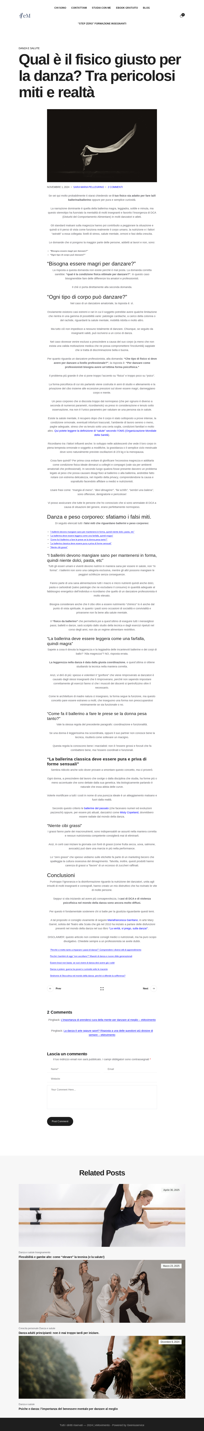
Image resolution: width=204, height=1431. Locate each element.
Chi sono (60, 8)
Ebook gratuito (127, 8)
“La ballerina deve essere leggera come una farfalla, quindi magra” (81, 535)
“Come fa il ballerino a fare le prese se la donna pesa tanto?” (79, 539)
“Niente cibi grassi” (59, 547)
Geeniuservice (135, 1425)
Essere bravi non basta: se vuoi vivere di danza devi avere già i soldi (82, 962)
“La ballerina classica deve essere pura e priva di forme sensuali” (81, 543)
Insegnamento (42, 1252)
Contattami (79, 8)
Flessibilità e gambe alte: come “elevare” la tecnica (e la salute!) (61, 1257)
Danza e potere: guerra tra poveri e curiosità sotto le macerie (79, 969)
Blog (146, 8)
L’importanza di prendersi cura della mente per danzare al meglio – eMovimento (108, 1019)
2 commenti (115, 187)
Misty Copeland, (129, 812)
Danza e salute (29, 48)
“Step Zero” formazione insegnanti (102, 23)
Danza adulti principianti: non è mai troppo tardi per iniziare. (59, 1333)
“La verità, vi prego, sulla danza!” (128, 928)
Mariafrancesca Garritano (123, 920)
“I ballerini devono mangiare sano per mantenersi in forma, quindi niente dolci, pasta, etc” (92, 532)
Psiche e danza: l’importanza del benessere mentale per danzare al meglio (68, 1408)
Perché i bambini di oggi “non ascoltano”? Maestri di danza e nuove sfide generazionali (91, 956)
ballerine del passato (96, 808)
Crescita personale (29, 1328)
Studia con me (101, 8)
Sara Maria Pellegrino (88, 187)
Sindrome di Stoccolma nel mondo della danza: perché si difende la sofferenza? (87, 975)
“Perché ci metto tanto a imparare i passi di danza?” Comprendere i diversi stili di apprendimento (95, 950)
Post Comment (60, 1121)
